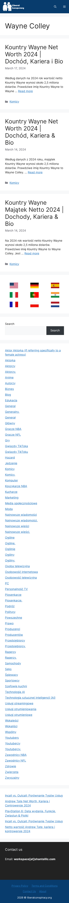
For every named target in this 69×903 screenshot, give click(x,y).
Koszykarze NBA (16, 486)
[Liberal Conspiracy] (13, 6)
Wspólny (10, 732)
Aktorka (10, 360)
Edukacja (11, 400)
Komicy (14, 101)
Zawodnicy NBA (16, 755)
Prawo (9, 623)
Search (9, 324)
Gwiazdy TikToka (16, 446)
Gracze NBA (13, 429)
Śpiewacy (11, 674)
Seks (8, 669)
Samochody (13, 663)
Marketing (11, 497)
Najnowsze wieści (17, 526)
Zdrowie (10, 766)
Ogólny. (10, 560)
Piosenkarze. (13, 600)
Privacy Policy (20, 885)
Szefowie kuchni (16, 686)
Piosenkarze (13, 594)
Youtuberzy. (13, 749)
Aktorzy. (10, 371)
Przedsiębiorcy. (15, 646)
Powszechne (13, 617)
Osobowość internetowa (21, 572)
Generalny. (12, 411)
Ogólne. (10, 543)
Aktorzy (10, 366)
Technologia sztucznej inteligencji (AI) (30, 697)
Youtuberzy (12, 743)
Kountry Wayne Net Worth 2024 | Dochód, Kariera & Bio (31, 132)
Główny (10, 423)
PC (7, 583)
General (10, 406)
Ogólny (9, 554)
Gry (7, 440)
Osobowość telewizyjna (21, 577)
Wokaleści (11, 720)
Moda (9, 509)
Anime (9, 377)
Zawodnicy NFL (15, 760)
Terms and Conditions (44, 885)
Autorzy (10, 383)
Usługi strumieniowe (18, 715)
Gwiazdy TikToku (16, 452)
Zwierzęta (11, 772)
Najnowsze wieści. (17, 532)
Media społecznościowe (21, 503)
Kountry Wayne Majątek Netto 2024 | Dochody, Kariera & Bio (34, 213)
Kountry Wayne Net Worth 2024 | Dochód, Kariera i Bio (34, 54)
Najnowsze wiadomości (21, 514)
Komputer (11, 480)
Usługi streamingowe (19, 703)
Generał (10, 417)
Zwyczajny (12, 777)
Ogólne (10, 537)
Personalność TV (16, 589)
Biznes (9, 389)
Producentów (14, 634)
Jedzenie (11, 463)
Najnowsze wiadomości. (21, 520)
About (42, 891)
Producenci (12, 629)
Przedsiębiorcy (15, 640)
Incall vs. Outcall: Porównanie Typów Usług (34, 795)
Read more (25, 91)
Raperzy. (11, 657)
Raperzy (10, 652)
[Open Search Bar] (55, 6)
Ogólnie (10, 549)
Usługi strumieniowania (20, 709)
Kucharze (11, 492)
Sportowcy (12, 680)
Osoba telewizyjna (17, 566)
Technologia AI (15, 692)
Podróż (10, 606)
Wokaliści (11, 726)
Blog (8, 394)
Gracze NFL (13, 434)
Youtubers (12, 737)
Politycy (10, 612)
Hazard (10, 457)
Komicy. (10, 474)
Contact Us (29, 891)
